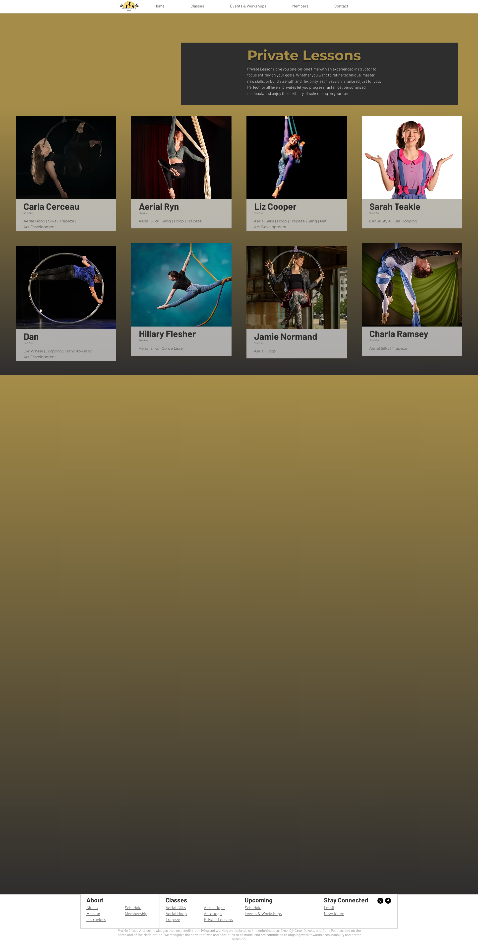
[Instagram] (380, 901)
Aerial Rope (214, 908)
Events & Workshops (263, 914)
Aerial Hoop (176, 914)
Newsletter (334, 914)
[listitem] (66, 173)
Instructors (96, 920)
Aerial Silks (176, 908)
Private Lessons (218, 920)
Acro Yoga (213, 914)
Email (329, 908)
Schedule (133, 908)
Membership (136, 914)
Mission (93, 914)
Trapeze (173, 920)
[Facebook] (388, 901)
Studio (92, 908)
